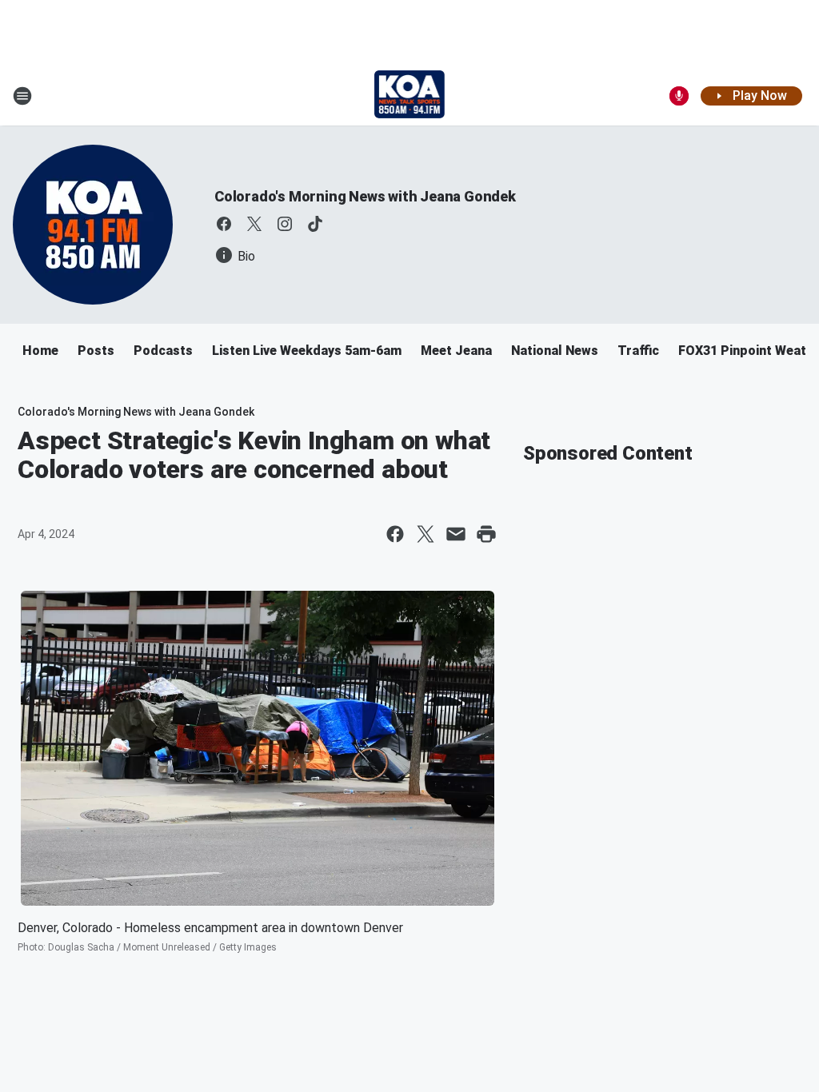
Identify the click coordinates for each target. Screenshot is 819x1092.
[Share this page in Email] (456, 534)
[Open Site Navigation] (22, 96)
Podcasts (163, 350)
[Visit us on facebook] (224, 223)
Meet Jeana (456, 350)
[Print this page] (486, 534)
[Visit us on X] (254, 223)
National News (554, 350)
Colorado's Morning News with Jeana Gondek (365, 196)
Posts (96, 350)
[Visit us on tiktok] (315, 223)
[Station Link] (409, 96)
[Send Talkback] (679, 96)
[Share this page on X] (425, 534)
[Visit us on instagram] (284, 223)
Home (40, 350)
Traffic (638, 350)
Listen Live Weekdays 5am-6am (307, 350)
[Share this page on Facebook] (395, 534)
